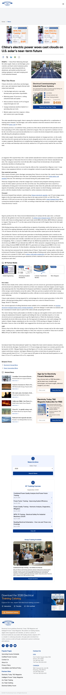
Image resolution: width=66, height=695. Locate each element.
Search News (33, 473)
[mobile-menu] (63, 4)
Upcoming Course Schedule (10, 654)
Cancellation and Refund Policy (11, 668)
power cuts (12, 124)
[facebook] (3, 57)
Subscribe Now (56, 390)
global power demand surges (42, 218)
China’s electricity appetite (39, 195)
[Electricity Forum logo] (7, 3)
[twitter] (7, 57)
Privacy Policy (6, 665)
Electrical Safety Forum (9, 686)
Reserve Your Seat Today (48, 107)
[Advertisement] (33, 151)
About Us (5, 662)
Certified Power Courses (9, 657)
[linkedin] (11, 57)
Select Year (33, 466)
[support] (15, 57)
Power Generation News (11, 368)
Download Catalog (12, 612)
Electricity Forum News (11, 365)
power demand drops (52, 199)
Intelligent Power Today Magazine (12, 677)
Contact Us (5, 659)
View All (33, 531)
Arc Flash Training (7, 680)
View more (15, 380)
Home (3, 21)
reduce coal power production (35, 254)
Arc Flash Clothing (7, 683)
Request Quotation (33, 578)
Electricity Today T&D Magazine (12, 674)
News (9, 21)
